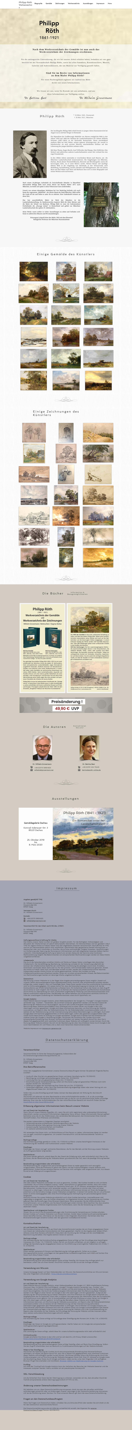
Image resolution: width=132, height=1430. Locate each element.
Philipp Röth (25, 2)
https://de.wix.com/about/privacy (64, 1274)
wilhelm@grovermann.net (44, 770)
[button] (34, 271)
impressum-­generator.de (51, 1028)
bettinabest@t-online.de (91, 770)
